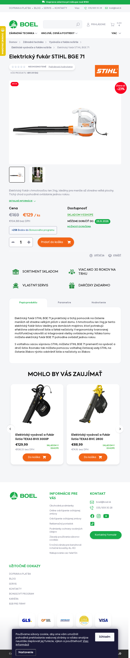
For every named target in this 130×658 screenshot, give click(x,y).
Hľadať (78, 24)
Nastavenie (26, 652)
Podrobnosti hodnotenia (61, 67)
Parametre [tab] (64, 303)
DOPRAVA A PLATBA (20, 8)
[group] (37, 427)
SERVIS (47, 8)
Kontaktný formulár (106, 535)
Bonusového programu (41, 230)
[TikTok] (92, 523)
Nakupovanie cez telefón (63, 553)
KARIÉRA (13, 599)
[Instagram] (98, 515)
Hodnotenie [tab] (99, 303)
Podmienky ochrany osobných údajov (65, 530)
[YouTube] (106, 515)
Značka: (102, 82)
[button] (37, 447)
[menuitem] (23, 33)
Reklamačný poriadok (61, 524)
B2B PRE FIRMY (17, 604)
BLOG (37, 8)
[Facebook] (92, 515)
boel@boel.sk (103, 502)
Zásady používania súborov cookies (64, 538)
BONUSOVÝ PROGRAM (21, 594)
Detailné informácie (20, 201)
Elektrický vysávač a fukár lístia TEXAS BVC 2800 (90, 437)
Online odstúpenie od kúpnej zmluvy (64, 512)
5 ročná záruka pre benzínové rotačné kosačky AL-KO (65, 546)
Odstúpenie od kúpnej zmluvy (65, 519)
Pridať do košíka (52, 242)
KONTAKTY (61, 8)
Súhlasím (104, 637)
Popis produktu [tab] (28, 303)
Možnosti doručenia (79, 227)
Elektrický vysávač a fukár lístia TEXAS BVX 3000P (34, 437)
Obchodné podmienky (61, 506)
